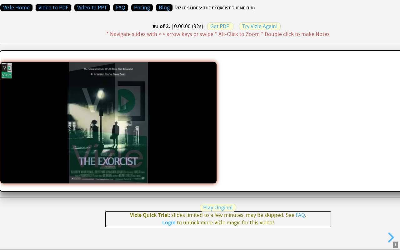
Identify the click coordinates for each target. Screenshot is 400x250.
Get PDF (219, 26)
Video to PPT (92, 7)
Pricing (142, 7)
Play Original (218, 207)
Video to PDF (53, 7)
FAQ (120, 7)
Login (169, 223)
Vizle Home (16, 7)
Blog (164, 7)
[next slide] (390, 237)
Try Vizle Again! (260, 26)
